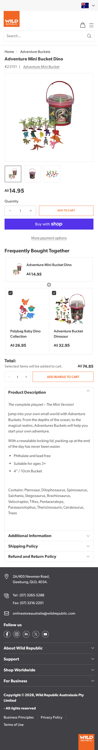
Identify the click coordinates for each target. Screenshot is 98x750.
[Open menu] (91, 25)
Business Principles (19, 717)
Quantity (11, 201)
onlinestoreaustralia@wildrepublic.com (44, 613)
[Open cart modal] (82, 25)
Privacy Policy (51, 717)
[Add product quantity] (31, 211)
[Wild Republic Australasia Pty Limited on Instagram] (16, 634)
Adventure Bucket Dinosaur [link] (68, 333)
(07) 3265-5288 (32, 594)
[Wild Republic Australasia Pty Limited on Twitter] (35, 634)
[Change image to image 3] (52, 174)
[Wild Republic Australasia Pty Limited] (12, 20)
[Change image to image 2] (32, 174)
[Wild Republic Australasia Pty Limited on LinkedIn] (25, 634)
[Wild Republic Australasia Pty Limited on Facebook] (6, 634)
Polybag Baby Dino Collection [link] (25, 333)
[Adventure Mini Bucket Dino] (49, 117)
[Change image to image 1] (13, 174)
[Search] (89, 36)
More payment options (49, 237)
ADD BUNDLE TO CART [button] (63, 377)
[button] (9, 377)
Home (9, 51)
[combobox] (85, 5)
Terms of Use (14, 724)
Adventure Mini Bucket (41, 66)
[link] (27, 310)
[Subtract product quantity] (10, 211)
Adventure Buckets (35, 51)
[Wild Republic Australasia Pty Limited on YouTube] (44, 634)
